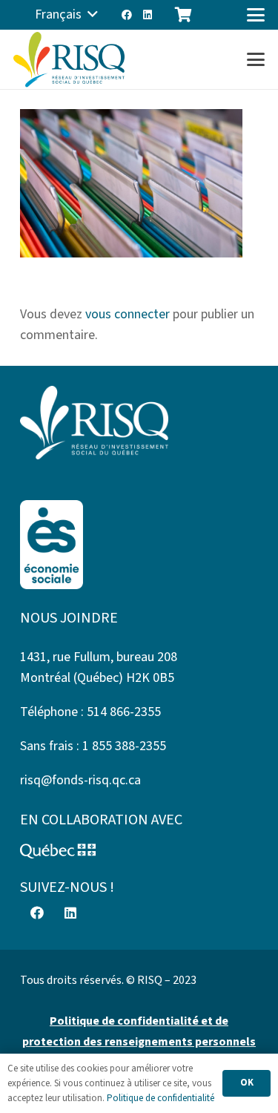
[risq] (69, 60)
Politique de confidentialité (160, 1098)
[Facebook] (126, 14)
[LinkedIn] (147, 14)
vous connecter (127, 314)
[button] (66, 14)
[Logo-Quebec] (139, 851)
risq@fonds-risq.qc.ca (80, 780)
